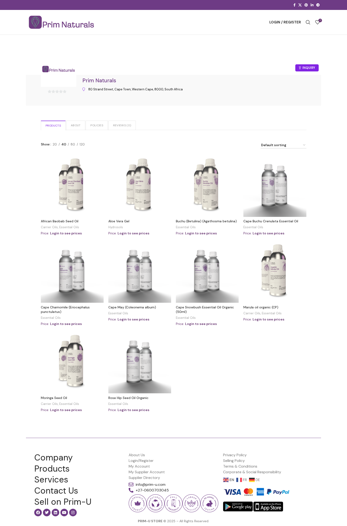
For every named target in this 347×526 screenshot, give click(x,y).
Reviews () (122, 125)
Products (53, 125)
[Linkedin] (55, 512)
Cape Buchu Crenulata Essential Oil (270, 221)
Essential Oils (69, 227)
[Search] (308, 22)
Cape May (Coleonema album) (132, 307)
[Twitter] (47, 512)
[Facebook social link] (294, 5)
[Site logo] (61, 22)
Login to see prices (66, 233)
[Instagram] (73, 512)
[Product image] (207, 185)
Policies (96, 125)
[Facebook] (38, 512)
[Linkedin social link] (312, 5)
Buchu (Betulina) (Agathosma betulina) (206, 221)
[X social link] (300, 5)
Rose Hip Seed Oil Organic (128, 398)
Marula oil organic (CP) (260, 307)
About (76, 125)
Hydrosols (115, 227)
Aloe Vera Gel (118, 221)
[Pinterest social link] (306, 5)
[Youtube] (64, 512)
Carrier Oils (49, 227)
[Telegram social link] (318, 5)
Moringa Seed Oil (54, 398)
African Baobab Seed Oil (59, 221)
